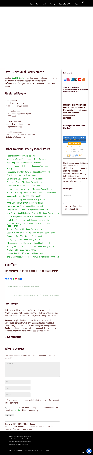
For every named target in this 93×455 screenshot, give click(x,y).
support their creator (22, 444)
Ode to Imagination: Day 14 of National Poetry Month (28, 216)
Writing (52, 4)
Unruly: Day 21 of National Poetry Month (23, 239)
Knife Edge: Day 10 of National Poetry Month (25, 202)
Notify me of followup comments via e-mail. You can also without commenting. (31, 409)
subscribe (16, 410)
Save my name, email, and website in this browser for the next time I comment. (32, 401)
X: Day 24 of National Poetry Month (21, 249)
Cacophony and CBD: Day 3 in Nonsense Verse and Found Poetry (30, 167)
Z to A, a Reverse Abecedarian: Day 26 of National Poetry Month (33, 256)
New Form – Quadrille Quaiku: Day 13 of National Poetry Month (33, 213)
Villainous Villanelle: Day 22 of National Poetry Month (28, 243)
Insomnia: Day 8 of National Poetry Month (24, 196)
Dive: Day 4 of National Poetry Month (22, 175)
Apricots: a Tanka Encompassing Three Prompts (26, 159)
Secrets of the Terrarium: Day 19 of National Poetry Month (31, 232)
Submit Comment (9, 415)
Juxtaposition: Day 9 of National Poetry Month (26, 199)
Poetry (25, 49)
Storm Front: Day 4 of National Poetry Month (25, 178)
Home (32, 4)
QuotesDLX (13, 439)
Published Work (41, 4)
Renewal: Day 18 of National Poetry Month (24, 229)
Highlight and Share (26, 436)
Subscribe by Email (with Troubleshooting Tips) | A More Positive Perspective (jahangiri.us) (75, 89)
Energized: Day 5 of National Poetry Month (24, 182)
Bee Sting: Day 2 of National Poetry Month (24, 162)
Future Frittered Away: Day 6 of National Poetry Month (29, 189)
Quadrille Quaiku (18, 78)
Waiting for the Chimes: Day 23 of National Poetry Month (30, 246)
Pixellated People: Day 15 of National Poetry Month (28, 220)
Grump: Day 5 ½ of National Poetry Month (24, 185)
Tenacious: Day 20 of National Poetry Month (25, 236)
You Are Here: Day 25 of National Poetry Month (26, 253)
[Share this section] (3, 72)
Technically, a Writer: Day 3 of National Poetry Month (28, 171)
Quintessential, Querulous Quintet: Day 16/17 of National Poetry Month (30, 224)
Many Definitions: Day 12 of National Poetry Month (27, 209)
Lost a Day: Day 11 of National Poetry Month (25, 206)
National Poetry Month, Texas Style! (21, 155)
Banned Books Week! (65, 4)
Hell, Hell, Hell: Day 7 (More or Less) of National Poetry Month (32, 192)
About (76, 4)
